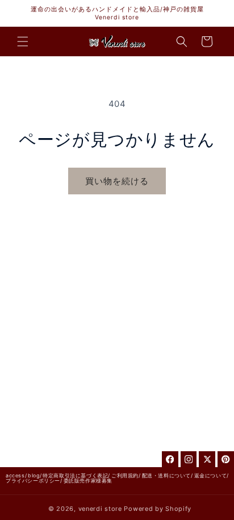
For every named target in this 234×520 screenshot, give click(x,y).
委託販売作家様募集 (88, 480)
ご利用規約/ (126, 475)
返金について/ (211, 475)
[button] (22, 41)
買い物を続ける (117, 181)
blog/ (34, 475)
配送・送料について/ (167, 475)
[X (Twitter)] (207, 459)
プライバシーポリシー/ (34, 480)
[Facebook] (170, 459)
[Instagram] (189, 459)
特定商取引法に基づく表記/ (76, 475)
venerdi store (100, 509)
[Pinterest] (226, 459)
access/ (16, 475)
